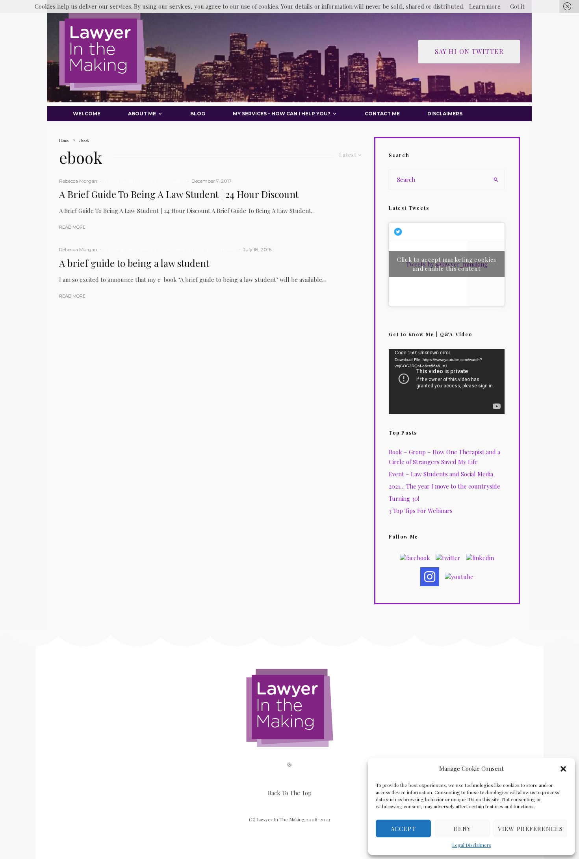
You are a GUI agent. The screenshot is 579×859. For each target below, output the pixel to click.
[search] (496, 179)
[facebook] (415, 558)
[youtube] (459, 577)
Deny (462, 829)
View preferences (530, 829)
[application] (447, 381)
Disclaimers (444, 114)
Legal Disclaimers (471, 845)
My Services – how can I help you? (281, 114)
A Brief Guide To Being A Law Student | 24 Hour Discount (179, 194)
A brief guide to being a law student (144, 181)
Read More (72, 227)
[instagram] (429, 576)
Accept (403, 829)
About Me (142, 114)
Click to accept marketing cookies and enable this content (447, 264)
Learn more (485, 6)
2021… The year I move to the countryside (444, 486)
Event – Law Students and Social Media (441, 474)
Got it (517, 6)
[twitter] (448, 558)
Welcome (86, 114)
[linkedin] (480, 558)
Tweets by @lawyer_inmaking (447, 264)
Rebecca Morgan (78, 181)
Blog (197, 114)
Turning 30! (404, 498)
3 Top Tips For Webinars (421, 511)
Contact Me (382, 114)
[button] (563, 769)
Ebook (196, 249)
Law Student (221, 249)
